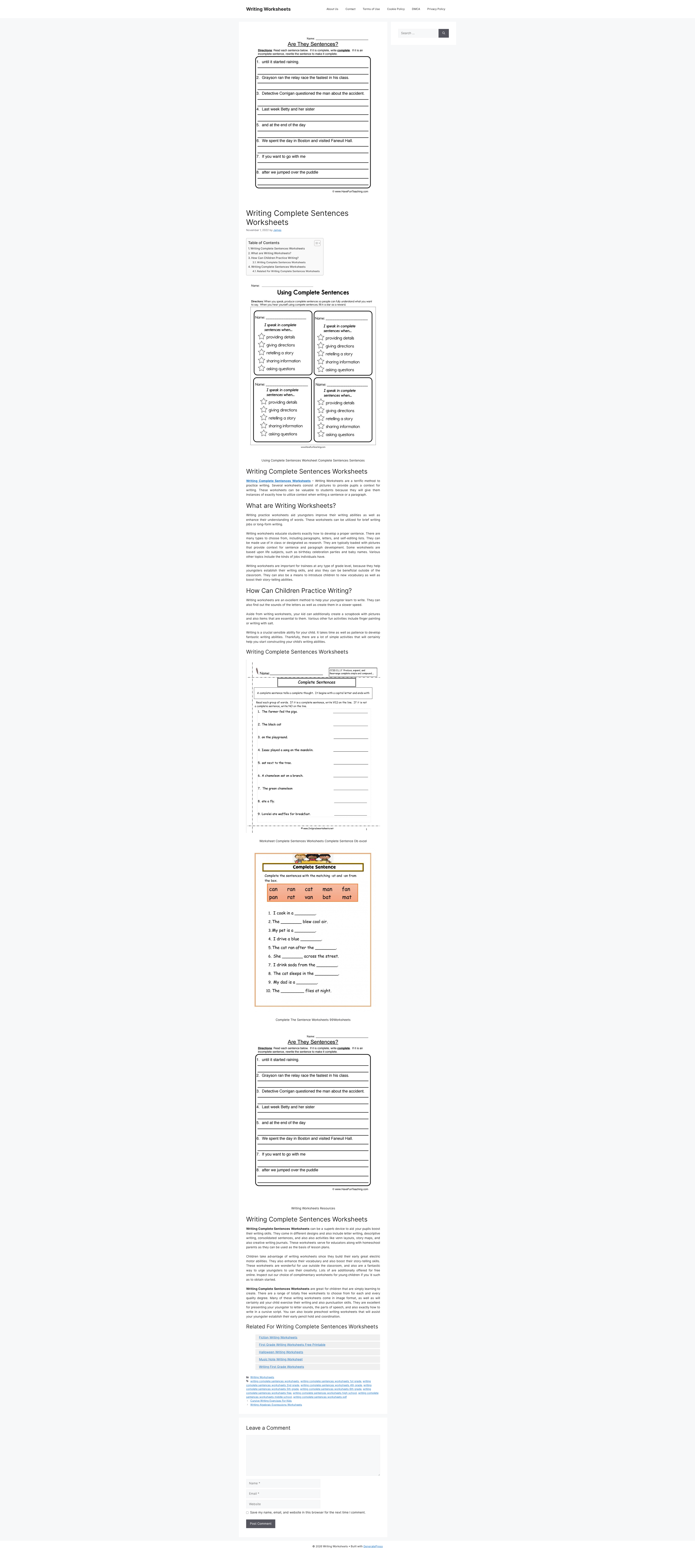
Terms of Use (371, 9)
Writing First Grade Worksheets (281, 1367)
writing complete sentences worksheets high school (325, 1392)
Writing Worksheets (268, 9)
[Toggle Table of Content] (315, 243)
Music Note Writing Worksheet (281, 1359)
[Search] (444, 33)
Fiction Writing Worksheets (278, 1337)
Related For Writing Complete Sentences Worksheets (288, 271)
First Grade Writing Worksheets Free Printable (292, 1344)
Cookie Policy (396, 9)
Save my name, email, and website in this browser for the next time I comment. (308, 1512)
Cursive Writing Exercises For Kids (271, 1400)
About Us (332, 9)
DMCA (416, 9)
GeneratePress (373, 1546)
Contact (350, 9)
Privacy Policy (436, 9)
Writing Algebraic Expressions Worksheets (276, 1404)
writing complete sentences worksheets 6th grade (330, 1388)
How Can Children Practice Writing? (275, 258)
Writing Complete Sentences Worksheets (277, 248)
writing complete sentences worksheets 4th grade (331, 1385)
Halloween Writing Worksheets (281, 1352)
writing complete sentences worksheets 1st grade (330, 1381)
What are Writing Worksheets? (271, 253)
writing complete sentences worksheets (274, 1381)
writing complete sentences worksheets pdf (320, 1396)
